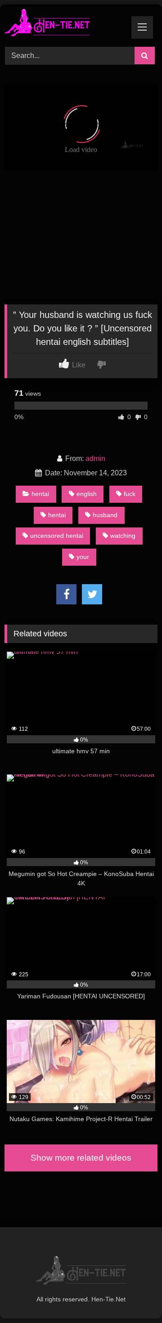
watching (122, 535)
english (86, 493)
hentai (40, 493)
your (82, 556)
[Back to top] (134, 1296)
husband (105, 514)
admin (95, 458)
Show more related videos (81, 1157)
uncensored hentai (56, 535)
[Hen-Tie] (66, 24)
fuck (129, 493)
